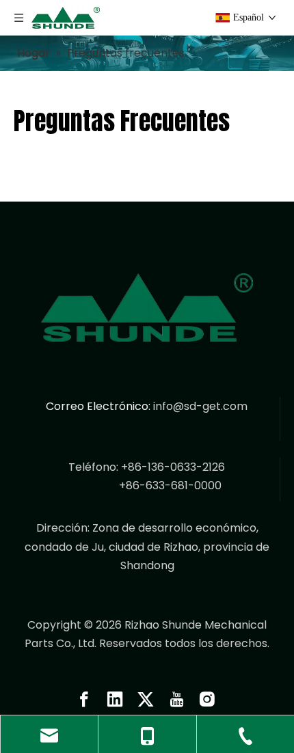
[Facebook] (84, 699)
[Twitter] (145, 699)
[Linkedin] (115, 699)
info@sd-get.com (200, 406)
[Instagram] (207, 699)
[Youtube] (176, 699)
